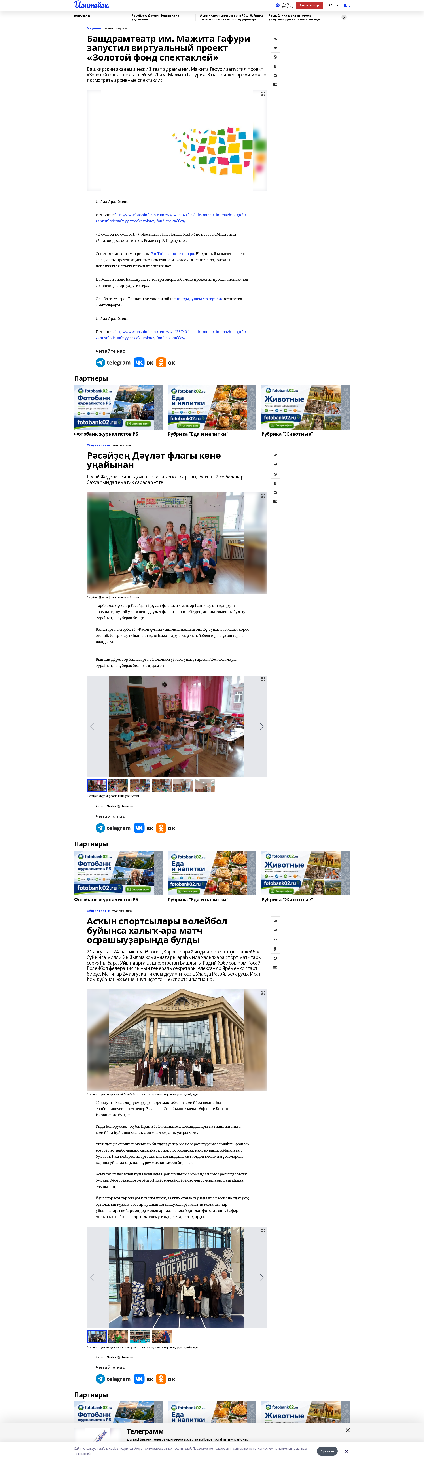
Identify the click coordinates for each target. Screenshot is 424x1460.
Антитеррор (309, 5)
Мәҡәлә (82, 16)
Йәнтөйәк (91, 4)
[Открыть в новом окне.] (113, 362)
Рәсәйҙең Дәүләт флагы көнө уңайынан (155, 17)
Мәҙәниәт (95, 28)
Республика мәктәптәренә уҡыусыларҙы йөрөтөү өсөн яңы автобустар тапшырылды (294, 17)
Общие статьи (98, 445)
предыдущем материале (200, 298)
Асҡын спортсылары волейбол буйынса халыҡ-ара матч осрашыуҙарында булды (232, 17)
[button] (262, 726)
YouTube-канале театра (172, 253)
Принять (327, 1451)
